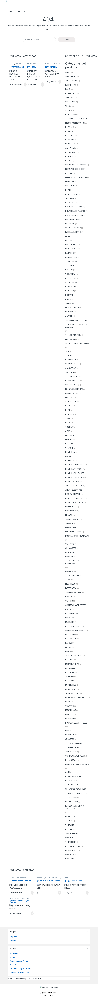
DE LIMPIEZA (70, 278)
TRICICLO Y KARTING (73, 743)
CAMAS (68, 702)
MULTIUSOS (70, 635)
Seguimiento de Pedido (19, 961)
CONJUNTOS (70, 114)
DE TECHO (69, 414)
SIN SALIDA (69, 372)
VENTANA (69, 355)
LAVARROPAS (70, 511)
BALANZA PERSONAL (73, 776)
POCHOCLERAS (71, 245)
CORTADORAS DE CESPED (75, 605)
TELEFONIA (69, 825)
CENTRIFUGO (70, 552)
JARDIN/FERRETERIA (73, 593)
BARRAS (68, 643)
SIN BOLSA (69, 303)
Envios (12, 957)
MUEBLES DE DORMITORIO (75, 698)
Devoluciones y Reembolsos (21, 968)
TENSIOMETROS (71, 785)
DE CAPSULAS (70, 152)
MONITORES (70, 817)
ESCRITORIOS (70, 685)
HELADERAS (70, 452)
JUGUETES (69, 739)
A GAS (67, 431)
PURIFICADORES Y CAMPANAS (77, 536)
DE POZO (69, 444)
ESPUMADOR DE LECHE (74, 169)
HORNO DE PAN (71, 194)
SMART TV (69, 855)
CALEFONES (70, 571)
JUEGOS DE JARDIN (73, 693)
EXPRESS (69, 161)
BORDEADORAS (71, 597)
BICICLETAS (69, 735)
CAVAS (68, 456)
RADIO (67, 89)
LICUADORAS (70, 203)
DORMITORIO (70, 93)
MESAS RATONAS (72, 664)
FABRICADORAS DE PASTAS (76, 177)
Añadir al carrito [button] (24, 84)
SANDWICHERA (71, 257)
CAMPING (69, 601)
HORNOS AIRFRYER (72, 494)
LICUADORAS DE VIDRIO (74, 215)
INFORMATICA (70, 588)
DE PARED (69, 406)
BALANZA (69, 131)
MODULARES (70, 668)
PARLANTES (70, 85)
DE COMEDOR (70, 639)
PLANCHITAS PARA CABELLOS (77, 764)
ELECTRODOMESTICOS (52, 64)
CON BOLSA (70, 287)
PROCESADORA (71, 249)
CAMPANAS (69, 544)
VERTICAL (69, 448)
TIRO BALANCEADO (73, 376)
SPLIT (67, 351)
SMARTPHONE (71, 833)
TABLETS (69, 821)
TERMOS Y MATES (72, 335)
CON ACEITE (70, 186)
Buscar (66, 40)
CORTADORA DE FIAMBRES (76, 165)
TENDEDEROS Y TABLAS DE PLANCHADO (76, 325)
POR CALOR (70, 556)
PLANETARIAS (70, 144)
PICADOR (69, 240)
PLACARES (69, 714)
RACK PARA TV (71, 672)
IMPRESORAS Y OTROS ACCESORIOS (74, 807)
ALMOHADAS (70, 98)
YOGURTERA (70, 274)
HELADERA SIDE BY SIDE (74, 473)
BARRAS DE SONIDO (73, 846)
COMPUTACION (71, 802)
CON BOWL (69, 140)
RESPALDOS (70, 719)
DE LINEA (68, 829)
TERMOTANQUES (72, 575)
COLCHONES (70, 102)
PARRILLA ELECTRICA (73, 232)
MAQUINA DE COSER (73, 532)
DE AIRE (30, 64)
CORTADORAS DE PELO (74, 756)
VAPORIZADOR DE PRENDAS (76, 320)
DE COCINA (37, 64)
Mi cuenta (14, 954)
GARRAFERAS (70, 368)
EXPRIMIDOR (70, 173)
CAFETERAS (70, 148)
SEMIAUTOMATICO (72, 519)
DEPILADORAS (70, 760)
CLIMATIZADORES (72, 393)
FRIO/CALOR (70, 339)
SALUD (68, 772)
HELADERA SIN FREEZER (74, 477)
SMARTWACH (70, 838)
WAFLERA (69, 270)
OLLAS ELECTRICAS (73, 228)
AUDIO (67, 72)
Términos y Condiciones (19, 972)
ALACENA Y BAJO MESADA (75, 630)
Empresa (13, 937)
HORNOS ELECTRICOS (15, 64)
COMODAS (69, 706)
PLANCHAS (69, 312)
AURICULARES (70, 77)
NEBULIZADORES (72, 780)
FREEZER (68, 439)
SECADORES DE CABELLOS (75, 789)
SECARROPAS (70, 548)
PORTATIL (69, 295)
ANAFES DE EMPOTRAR (74, 486)
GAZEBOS (69, 609)
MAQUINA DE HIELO (73, 219)
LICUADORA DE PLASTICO (75, 211)
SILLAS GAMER (71, 689)
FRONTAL (69, 515)
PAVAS (67, 236)
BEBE (67, 731)
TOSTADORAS (71, 261)
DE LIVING (69, 660)
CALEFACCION (70, 360)
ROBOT (68, 299)
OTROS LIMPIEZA (72, 308)
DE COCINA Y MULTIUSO (74, 626)
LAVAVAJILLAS (70, 528)
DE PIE (67, 410)
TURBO (68, 418)
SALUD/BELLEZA (71, 748)
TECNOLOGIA (70, 798)
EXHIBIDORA (70, 460)
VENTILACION (70, 402)
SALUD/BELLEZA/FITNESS (75, 793)
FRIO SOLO (69, 397)
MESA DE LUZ (70, 710)
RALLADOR (69, 253)
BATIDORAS (70, 135)
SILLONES (69, 677)
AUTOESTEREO (71, 81)
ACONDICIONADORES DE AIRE (77, 344)
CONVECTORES (71, 385)
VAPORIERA (69, 266)
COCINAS (69, 427)
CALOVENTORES (72, 381)
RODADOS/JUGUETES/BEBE (76, 723)
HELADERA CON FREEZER (75, 465)
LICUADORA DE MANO (74, 207)
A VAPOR (68, 316)
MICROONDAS (70, 507)
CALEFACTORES (71, 364)
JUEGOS (68, 647)
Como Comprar (16, 965)
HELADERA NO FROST (74, 469)
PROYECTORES (71, 850)
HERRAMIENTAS (71, 613)
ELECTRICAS (70, 435)
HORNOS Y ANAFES (73, 481)
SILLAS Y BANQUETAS (73, 656)
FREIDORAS (69, 182)
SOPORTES (69, 859)
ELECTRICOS (70, 584)
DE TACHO (69, 291)
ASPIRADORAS (71, 282)
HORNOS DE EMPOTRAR (74, 498)
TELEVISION (70, 842)
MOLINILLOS (70, 224)
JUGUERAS (69, 198)
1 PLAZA (68, 106)
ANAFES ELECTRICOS (73, 490)
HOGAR (11, 64)
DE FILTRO (69, 156)
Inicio (10, 11)
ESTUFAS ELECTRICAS (74, 389)
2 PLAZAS (69, 110)
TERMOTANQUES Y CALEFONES (73, 562)
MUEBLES (69, 622)
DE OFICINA (69, 681)
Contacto (13, 940)
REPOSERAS (70, 618)
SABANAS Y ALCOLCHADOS (76, 119)
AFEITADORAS (70, 752)
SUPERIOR (69, 523)
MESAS (68, 651)
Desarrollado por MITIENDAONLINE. (28, 979)
